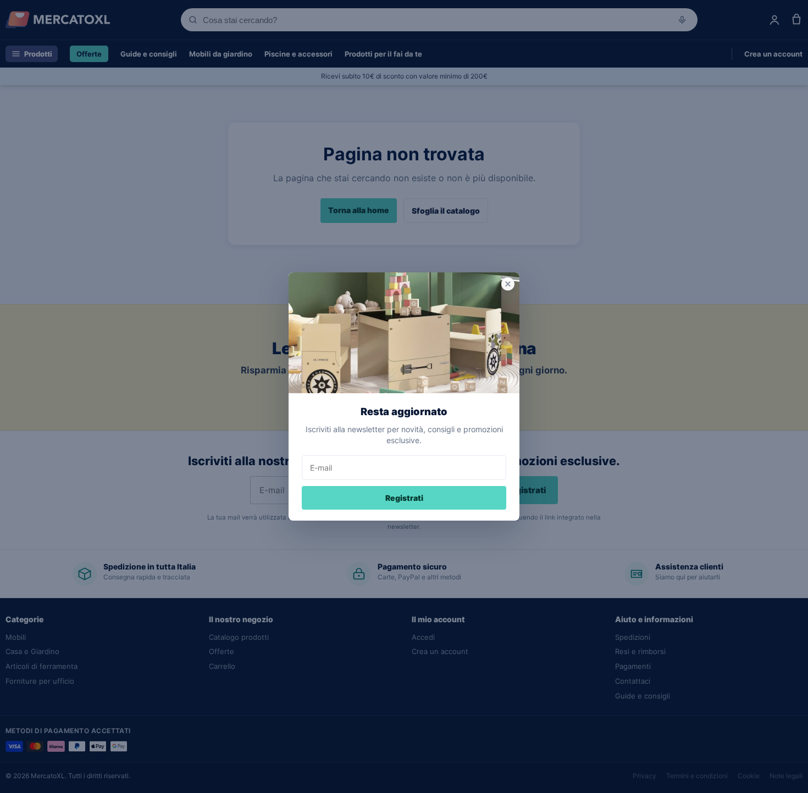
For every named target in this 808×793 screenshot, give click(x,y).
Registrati (404, 497)
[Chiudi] (507, 284)
